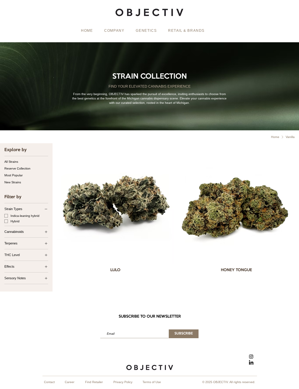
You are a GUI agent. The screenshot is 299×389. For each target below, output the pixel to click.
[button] (114, 31)
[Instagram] (251, 356)
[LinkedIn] (251, 363)
